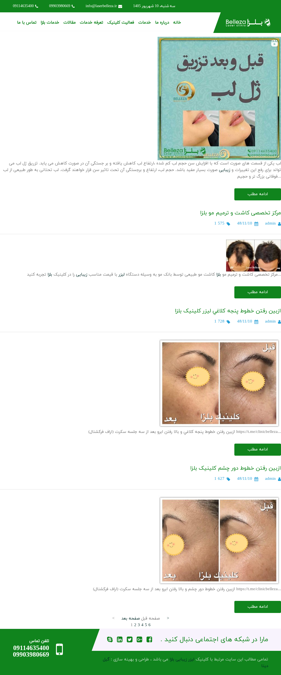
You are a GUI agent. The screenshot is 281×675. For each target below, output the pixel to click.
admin (270, 223)
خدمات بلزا (50, 23)
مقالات (69, 23)
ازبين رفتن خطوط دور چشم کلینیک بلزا (235, 468)
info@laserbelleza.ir (101, 6)
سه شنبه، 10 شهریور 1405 (154, 6)
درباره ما (162, 23)
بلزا (218, 275)
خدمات (144, 23)
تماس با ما (26, 23)
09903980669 (59, 6)
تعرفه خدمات (91, 23)
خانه (177, 23)
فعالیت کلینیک (120, 23)
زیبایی (224, 170)
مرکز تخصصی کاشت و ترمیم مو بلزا (240, 213)
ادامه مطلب (258, 194)
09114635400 (23, 6)
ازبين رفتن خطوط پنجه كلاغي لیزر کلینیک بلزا (228, 311)
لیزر (122, 275)
